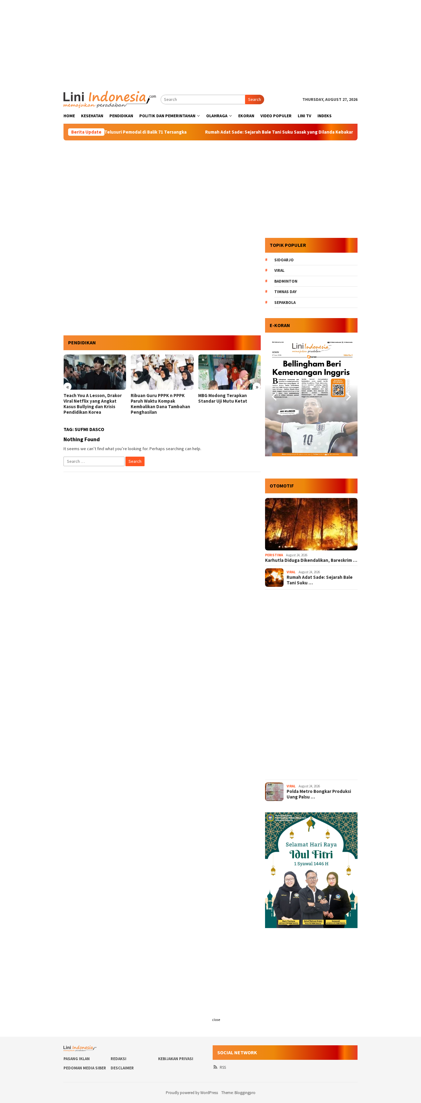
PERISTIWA (274, 555)
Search (254, 99)
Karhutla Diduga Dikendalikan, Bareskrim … (311, 560)
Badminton (285, 281)
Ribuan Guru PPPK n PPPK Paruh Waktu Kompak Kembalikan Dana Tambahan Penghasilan (93, 404)
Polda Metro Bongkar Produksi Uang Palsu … (319, 794)
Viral (279, 270)
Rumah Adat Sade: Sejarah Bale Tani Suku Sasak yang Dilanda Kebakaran (255, 132)
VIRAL (291, 572)
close (216, 1019)
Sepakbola (285, 302)
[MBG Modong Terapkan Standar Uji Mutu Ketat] (162, 372)
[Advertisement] (210, 43)
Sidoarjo (284, 260)
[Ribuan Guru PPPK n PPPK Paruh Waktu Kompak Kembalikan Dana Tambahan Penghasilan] (94, 372)
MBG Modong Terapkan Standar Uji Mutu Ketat (155, 398)
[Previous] (275, 397)
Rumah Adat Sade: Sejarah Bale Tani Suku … (320, 580)
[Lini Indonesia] (109, 99)
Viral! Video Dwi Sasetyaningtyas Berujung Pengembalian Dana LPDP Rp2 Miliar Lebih (226, 404)
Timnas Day (285, 291)
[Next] (347, 397)
